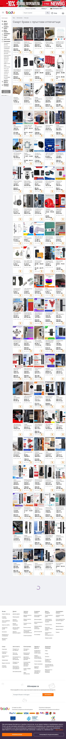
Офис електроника (7, 66)
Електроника (19, 17)
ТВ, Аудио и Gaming (6, 44)
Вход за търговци (30, 8)
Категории (4, 18)
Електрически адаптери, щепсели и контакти (7, 58)
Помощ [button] (44, 8)
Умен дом (6, 68)
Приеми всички (17, 734)
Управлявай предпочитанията (49, 734)
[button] (3, 12)
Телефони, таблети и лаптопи (6, 72)
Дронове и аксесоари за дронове (7, 52)
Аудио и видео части (7, 62)
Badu (14, 17)
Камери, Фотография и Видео (7, 77)
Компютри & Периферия (7, 47)
